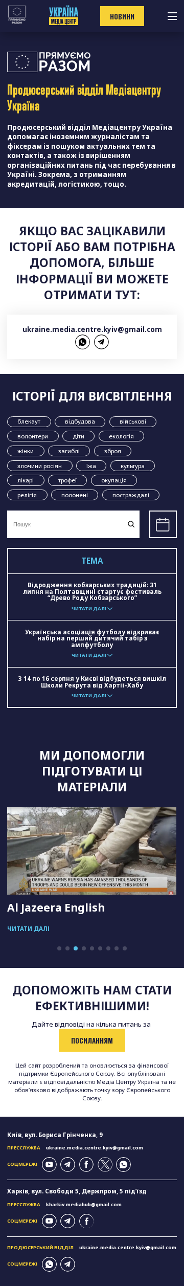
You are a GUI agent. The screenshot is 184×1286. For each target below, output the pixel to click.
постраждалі (130, 495)
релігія (27, 495)
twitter (105, 1164)
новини (122, 16)
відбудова (80, 421)
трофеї (67, 480)
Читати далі (28, 929)
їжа (91, 466)
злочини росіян (39, 466)
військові (133, 421)
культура (133, 466)
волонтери (32, 436)
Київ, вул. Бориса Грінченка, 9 (55, 1135)
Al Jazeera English (56, 907)
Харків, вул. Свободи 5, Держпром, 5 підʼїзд (77, 1191)
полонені (74, 495)
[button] (59, 948)
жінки (25, 451)
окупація (114, 480)
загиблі (69, 451)
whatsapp (82, 342)
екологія (121, 436)
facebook (86, 1164)
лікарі (25, 480)
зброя (112, 451)
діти (78, 436)
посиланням (92, 1040)
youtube (49, 1164)
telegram (101, 342)
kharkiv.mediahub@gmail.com (84, 1204)
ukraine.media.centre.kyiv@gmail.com (92, 329)
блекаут (28, 421)
